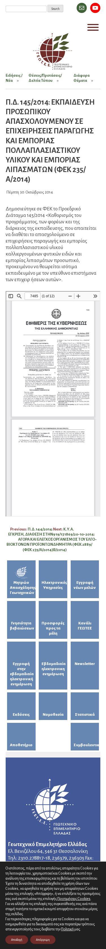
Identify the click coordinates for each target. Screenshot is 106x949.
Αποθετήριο (21, 745)
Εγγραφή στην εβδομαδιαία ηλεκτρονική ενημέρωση (22, 674)
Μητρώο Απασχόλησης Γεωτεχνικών (23, 587)
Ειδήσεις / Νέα (14, 78)
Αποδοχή (16, 939)
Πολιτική (67, 929)
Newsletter (85, 664)
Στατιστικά (85, 714)
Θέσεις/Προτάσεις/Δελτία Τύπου (45, 78)
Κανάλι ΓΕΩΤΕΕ (85, 625)
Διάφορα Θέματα (81, 78)
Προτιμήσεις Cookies (73, 899)
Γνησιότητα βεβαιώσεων (22, 625)
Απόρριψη (43, 939)
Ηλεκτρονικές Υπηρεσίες (54, 585)
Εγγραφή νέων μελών (84, 585)
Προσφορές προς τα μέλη (53, 628)
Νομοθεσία (53, 714)
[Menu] (93, 27)
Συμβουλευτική (86, 745)
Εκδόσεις (21, 714)
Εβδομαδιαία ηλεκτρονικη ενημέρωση (54, 669)
